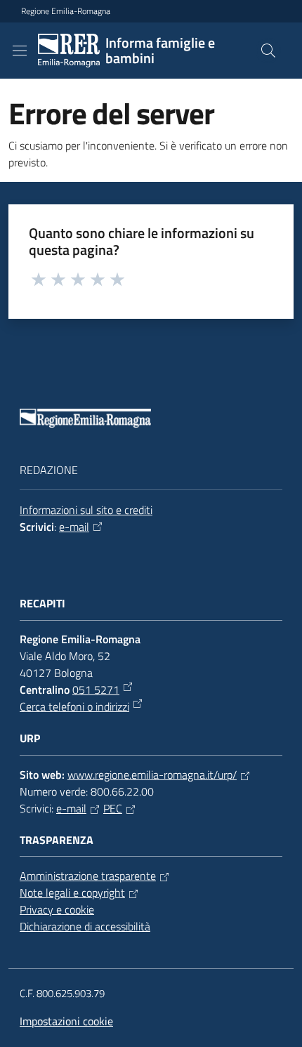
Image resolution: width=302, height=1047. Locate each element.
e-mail (74, 526)
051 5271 (95, 689)
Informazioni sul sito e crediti (86, 509)
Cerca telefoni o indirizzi (74, 706)
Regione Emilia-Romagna (65, 11)
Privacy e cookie (57, 909)
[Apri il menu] (19, 50)
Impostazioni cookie (66, 1021)
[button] (268, 50)
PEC (112, 808)
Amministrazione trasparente (88, 875)
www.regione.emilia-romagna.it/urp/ (152, 774)
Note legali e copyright (72, 892)
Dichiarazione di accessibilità (85, 926)
